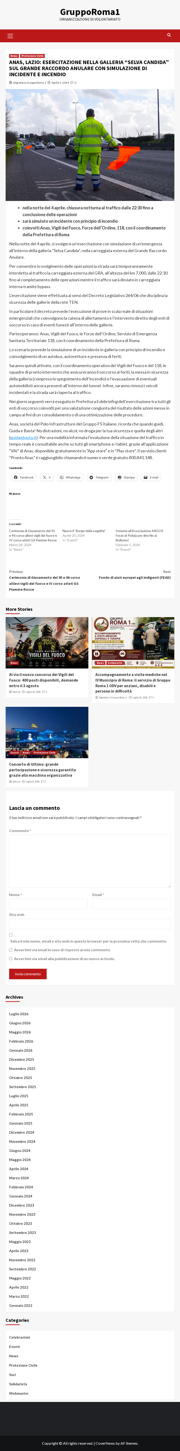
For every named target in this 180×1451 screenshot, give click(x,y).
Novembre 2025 (22, 1068)
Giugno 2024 (19, 1150)
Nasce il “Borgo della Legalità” (84, 531)
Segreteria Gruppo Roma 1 (29, 82)
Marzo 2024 (19, 1178)
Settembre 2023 (22, 1232)
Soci (12, 1374)
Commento (20, 830)
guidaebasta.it (23, 437)
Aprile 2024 (18, 1169)
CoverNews (105, 1443)
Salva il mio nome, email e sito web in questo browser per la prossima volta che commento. (88, 941)
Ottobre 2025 (20, 1078)
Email (98, 894)
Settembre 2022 (22, 1269)
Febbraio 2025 (21, 1114)
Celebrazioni (19, 1337)
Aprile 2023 (18, 1251)
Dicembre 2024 (21, 1132)
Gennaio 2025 (20, 1123)
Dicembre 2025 (21, 1059)
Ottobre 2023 (20, 1223)
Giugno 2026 (19, 1023)
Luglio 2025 (18, 1096)
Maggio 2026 (20, 1032)
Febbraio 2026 (21, 1041)
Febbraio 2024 (21, 1187)
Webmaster (19, 1393)
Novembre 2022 (22, 1260)
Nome (15, 894)
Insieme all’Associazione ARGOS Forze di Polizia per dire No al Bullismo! (139, 535)
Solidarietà (115, 663)
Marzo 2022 (19, 1296)
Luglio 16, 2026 (33, 691)
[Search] (169, 35)
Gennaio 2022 (20, 1305)
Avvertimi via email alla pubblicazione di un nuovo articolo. (64, 958)
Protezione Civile (32, 55)
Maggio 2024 (20, 1160)
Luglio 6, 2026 (32, 781)
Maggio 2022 (20, 1278)
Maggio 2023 (20, 1242)
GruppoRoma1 (90, 12)
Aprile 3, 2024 (60, 82)
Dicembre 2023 (21, 1205)
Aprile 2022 (18, 1287)
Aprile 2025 (18, 1105)
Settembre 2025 (22, 1087)
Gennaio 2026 (20, 1050)
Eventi (15, 752)
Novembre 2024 (22, 1141)
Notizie (16, 691)
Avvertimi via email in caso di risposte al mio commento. (62, 949)
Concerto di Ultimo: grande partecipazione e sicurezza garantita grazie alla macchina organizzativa (42, 770)
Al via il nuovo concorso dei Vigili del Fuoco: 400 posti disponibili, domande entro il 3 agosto (43, 680)
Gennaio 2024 (20, 1196)
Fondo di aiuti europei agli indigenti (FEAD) (135, 574)
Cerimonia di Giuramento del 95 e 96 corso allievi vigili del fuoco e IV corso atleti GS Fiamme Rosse (33, 535)
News (14, 55)
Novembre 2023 (22, 1214)
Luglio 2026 (18, 1014)
